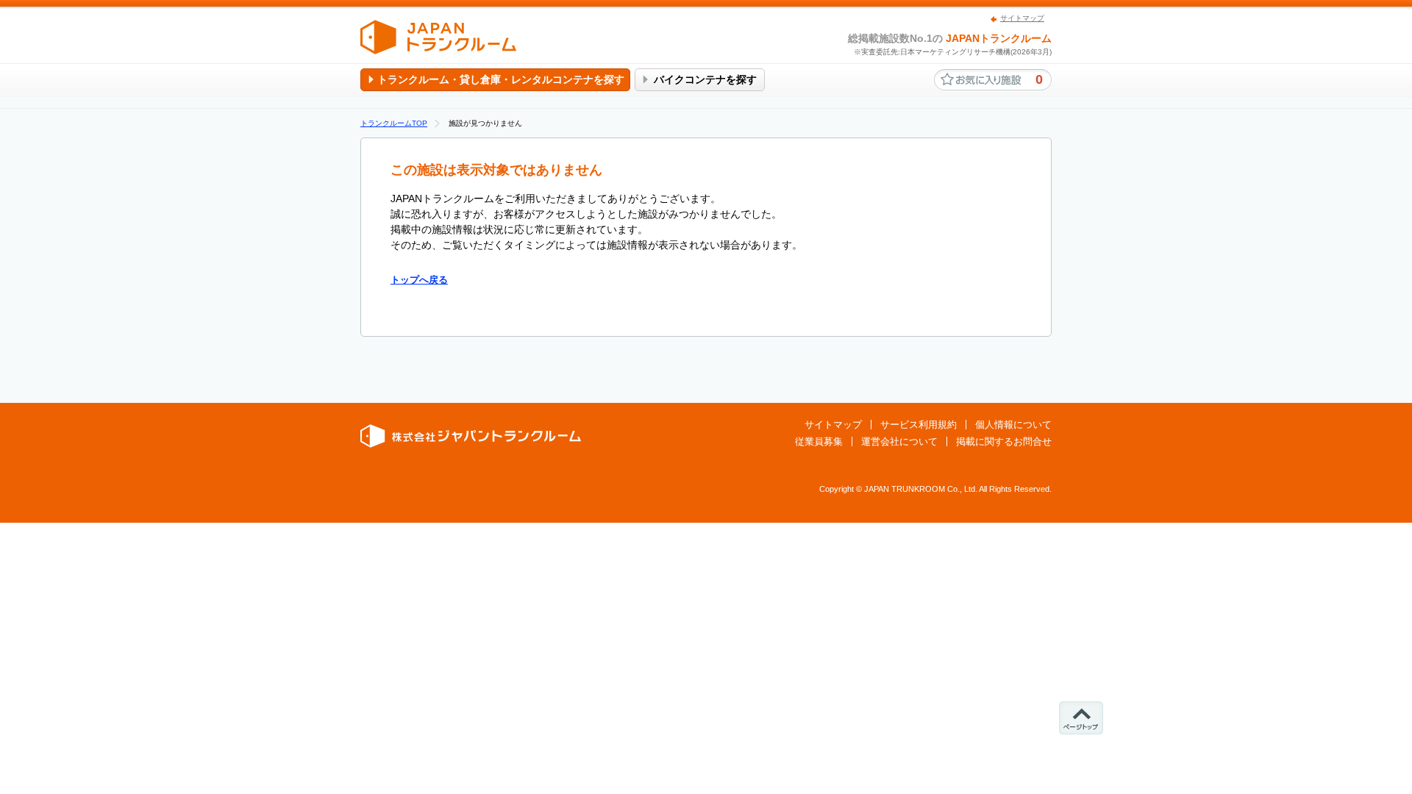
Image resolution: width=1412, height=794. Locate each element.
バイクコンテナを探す (705, 79)
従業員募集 (819, 441)
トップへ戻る (419, 279)
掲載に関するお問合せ (1004, 441)
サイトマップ (1022, 18)
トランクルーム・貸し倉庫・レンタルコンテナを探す (500, 79)
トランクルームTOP (393, 123)
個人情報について (1013, 424)
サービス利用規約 (918, 424)
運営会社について (899, 441)
